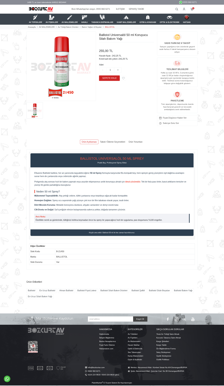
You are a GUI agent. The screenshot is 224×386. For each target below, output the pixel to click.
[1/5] (100, 45)
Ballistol (31, 290)
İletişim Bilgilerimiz (106, 338)
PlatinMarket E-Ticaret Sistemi (104, 383)
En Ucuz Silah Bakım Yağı (40, 296)
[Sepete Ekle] (109, 78)
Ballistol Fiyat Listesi (86, 290)
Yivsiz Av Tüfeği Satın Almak (167, 334)
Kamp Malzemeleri (135, 356)
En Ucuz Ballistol (47, 290)
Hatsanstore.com (106, 349)
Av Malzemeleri (134, 341)
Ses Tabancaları (134, 352)
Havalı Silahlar (134, 345)
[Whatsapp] (7, 379)
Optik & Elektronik (135, 349)
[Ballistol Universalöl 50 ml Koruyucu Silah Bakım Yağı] (61, 66)
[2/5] (102, 45)
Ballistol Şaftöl (138, 290)
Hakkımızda (104, 334)
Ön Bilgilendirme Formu (166, 349)
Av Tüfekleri (133, 334)
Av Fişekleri (132, 338)
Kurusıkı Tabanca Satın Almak (168, 338)
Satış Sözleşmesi (163, 352)
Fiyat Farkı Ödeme (107, 345)
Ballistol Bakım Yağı (183, 290)
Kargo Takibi (161, 345)
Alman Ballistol (66, 290)
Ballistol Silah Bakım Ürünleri (113, 290)
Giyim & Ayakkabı (135, 359)
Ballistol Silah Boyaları (159, 290)
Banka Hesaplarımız (107, 341)
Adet (101, 65)
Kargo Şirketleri (162, 341)
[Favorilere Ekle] (123, 78)
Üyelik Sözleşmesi (163, 356)
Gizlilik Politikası (162, 359)
